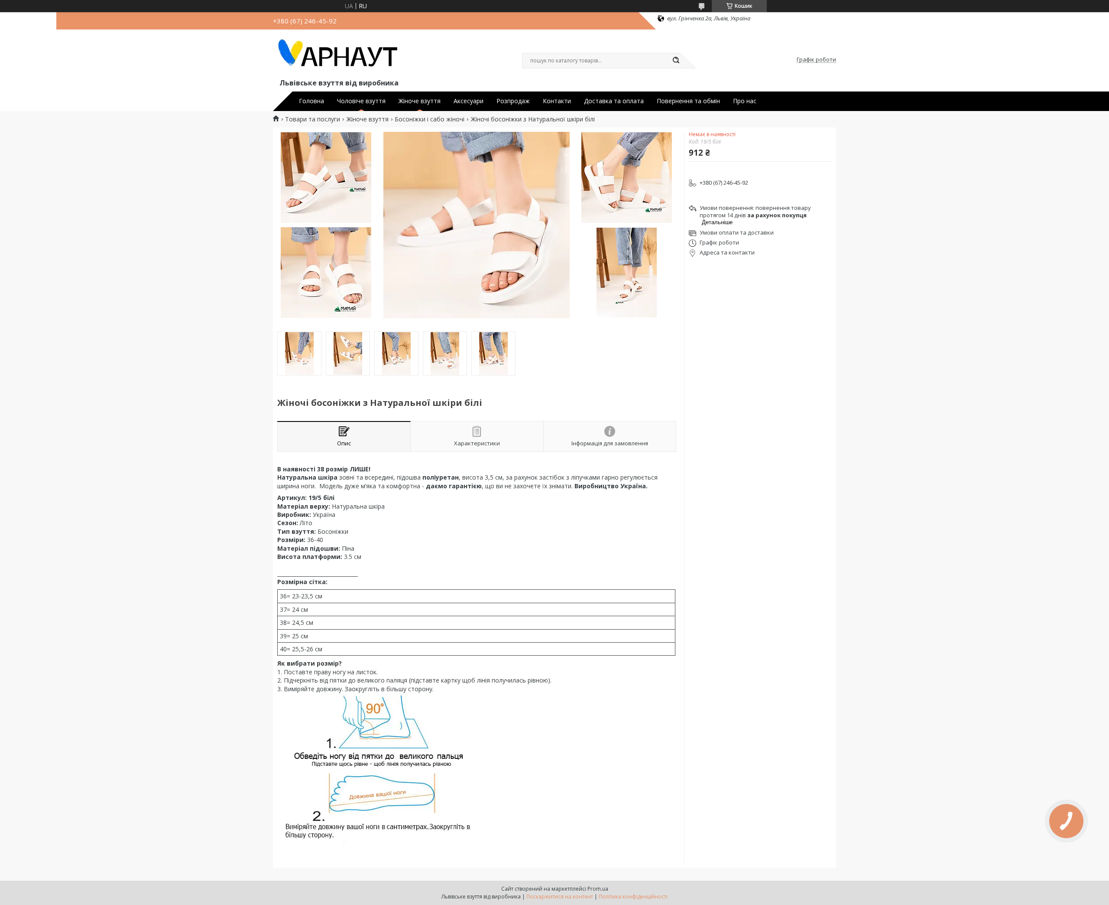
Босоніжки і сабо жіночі (429, 119)
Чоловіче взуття (361, 101)
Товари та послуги (312, 119)
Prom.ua (597, 888)
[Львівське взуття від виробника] (349, 55)
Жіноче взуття (420, 101)
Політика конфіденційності (633, 896)
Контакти (557, 101)
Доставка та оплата (614, 101)
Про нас (744, 101)
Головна (311, 101)
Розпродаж (513, 101)
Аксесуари (468, 101)
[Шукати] (675, 61)
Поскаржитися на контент (559, 896)
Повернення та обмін (688, 101)
